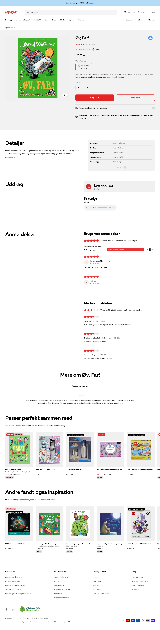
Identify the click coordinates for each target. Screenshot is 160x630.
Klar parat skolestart (13, 470)
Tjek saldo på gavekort (141, 581)
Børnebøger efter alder (58, 400)
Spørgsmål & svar (61, 577)
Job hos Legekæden (101, 593)
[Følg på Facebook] (6, 609)
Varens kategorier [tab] (80, 386)
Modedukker (97, 400)
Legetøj (8, 20)
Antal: (77, 82)
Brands (81, 20)
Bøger (71, 20)
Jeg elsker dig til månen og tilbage (110, 544)
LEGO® (37, 20)
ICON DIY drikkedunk (74, 470)
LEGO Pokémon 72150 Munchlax (17, 544)
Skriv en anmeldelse (116, 249)
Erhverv (141, 20)
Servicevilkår (52, 622)
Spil (46, 20)
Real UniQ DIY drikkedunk (45, 470)
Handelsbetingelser (62, 589)
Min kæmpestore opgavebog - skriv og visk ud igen (110, 470)
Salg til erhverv (138, 585)
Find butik (97, 589)
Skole (62, 20)
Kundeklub (97, 585)
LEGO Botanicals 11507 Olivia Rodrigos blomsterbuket (141, 544)
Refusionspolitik (39, 622)
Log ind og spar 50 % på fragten (80, 3)
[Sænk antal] (79, 87)
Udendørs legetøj (23, 20)
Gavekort (129, 20)
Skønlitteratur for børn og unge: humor (108, 403)
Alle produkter (32, 400)
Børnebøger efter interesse (80, 400)
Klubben (151, 20)
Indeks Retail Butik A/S (14, 577)
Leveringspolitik (64, 622)
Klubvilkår (58, 593)
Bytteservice (59, 581)
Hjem (7, 28)
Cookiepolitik (59, 585)
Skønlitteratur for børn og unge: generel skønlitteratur (70, 403)
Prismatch (136, 589)
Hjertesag (97, 581)
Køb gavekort (137, 577)
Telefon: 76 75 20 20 (13, 589)
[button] (80, 44)
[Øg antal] (87, 87)
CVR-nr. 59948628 (12, 581)
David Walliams (84, 49)
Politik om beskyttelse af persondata (18, 622)
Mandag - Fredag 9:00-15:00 (17, 585)
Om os (95, 577)
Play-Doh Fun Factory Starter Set (140, 470)
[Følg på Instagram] (12, 609)
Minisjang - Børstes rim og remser (49, 544)
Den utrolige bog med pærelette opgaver (80, 544)
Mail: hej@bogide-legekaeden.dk (18, 593)
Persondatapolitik (61, 597)
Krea (54, 20)
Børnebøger (43, 400)
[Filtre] (147, 249)
